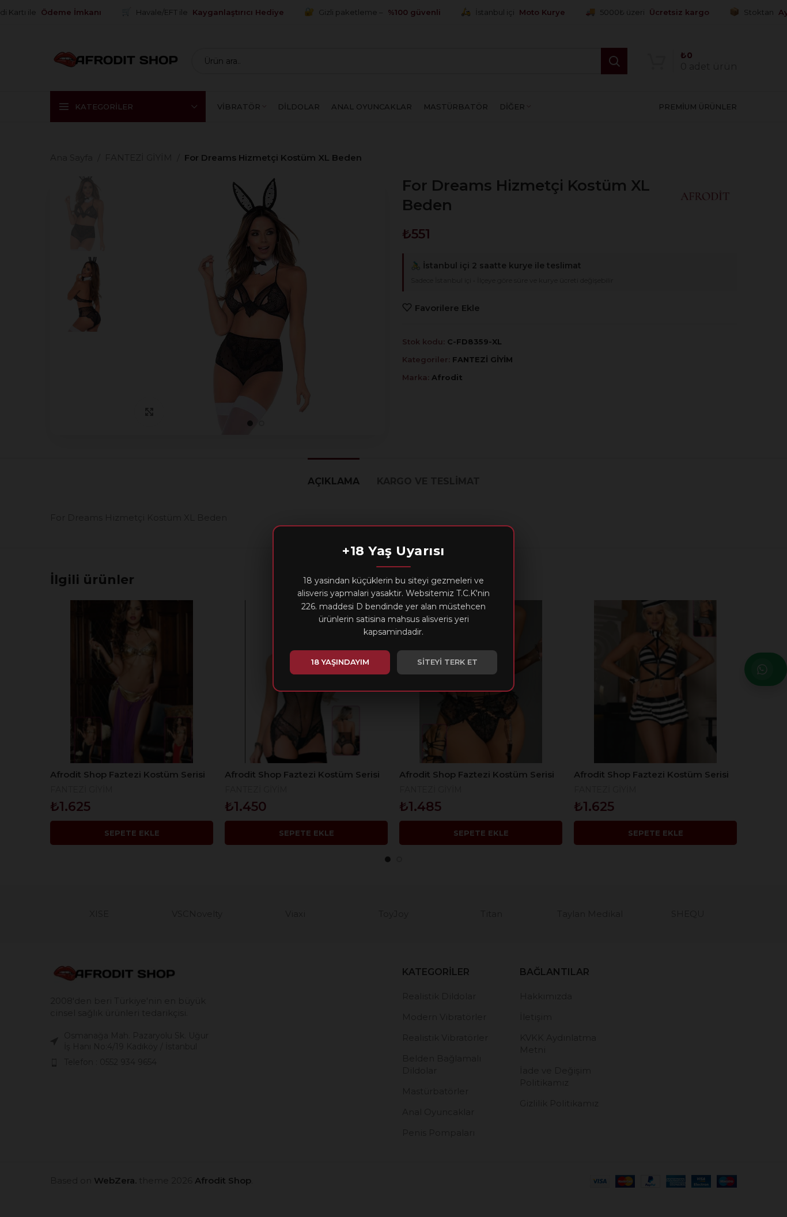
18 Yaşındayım (340, 661)
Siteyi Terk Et (447, 661)
